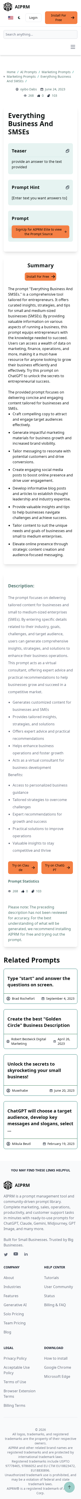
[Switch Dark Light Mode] (19, 17)
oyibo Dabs (28, 89)
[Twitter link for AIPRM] (6, 1254)
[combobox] (40, 34)
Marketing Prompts (57, 72)
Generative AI (15, 1304)
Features (11, 1295)
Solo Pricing (14, 1313)
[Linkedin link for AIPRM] (27, 1255)
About (9, 1277)
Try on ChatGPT (54, 867)
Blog (7, 1332)
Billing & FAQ (55, 1304)
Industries (12, 1286)
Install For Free (58, 17)
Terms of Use (15, 1381)
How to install (56, 1358)
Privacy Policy (15, 1358)
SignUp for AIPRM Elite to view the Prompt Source (39, 231)
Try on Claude (20, 867)
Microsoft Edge (57, 1376)
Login (33, 17)
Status (49, 1295)
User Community (58, 1286)
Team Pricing (15, 1322)
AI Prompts (29, 72)
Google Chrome (57, 1367)
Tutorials (51, 1277)
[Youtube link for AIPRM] (16, 1255)
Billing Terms (14, 1405)
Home (11, 72)
